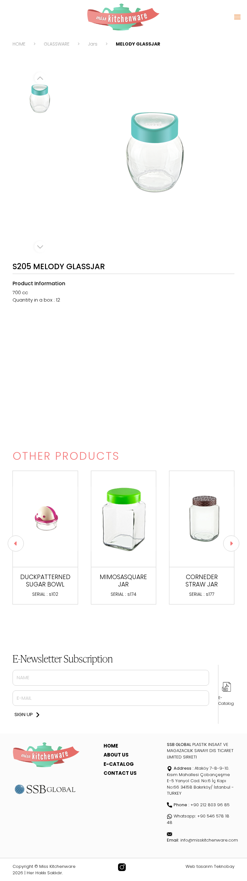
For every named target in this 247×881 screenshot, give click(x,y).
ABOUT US (116, 754)
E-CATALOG (119, 764)
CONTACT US (120, 773)
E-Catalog (226, 700)
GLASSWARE (56, 44)
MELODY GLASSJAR (138, 44)
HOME (19, 44)
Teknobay (224, 866)
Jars (92, 44)
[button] (16, 543)
